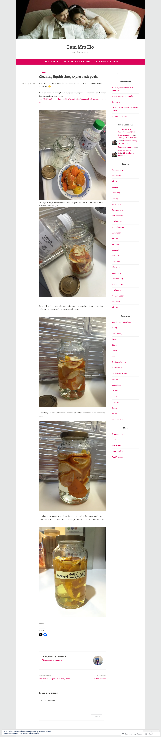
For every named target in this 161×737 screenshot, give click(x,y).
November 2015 (117, 284)
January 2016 (116, 273)
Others (42, 72)
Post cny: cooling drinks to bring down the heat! (54, 679)
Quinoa (114, 408)
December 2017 (117, 170)
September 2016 (118, 227)
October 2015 (116, 290)
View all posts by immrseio (52, 660)
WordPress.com (118, 457)
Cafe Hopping (117, 333)
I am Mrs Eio (80, 46)
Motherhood (116, 385)
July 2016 (115, 238)
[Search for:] (125, 73)
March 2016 (116, 261)
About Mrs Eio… (52, 61)
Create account (117, 434)
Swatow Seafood (99, 677)
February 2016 (117, 267)
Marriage (115, 379)
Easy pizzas (116, 102)
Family (114, 351)
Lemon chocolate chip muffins (123, 96)
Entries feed (116, 445)
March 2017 (116, 193)
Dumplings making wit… (127, 147)
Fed (119, 141)
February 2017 (117, 198)
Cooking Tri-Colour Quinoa (128, 138)
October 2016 (117, 221)
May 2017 (115, 187)
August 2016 (116, 233)
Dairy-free (115, 339)
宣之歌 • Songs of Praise (106, 61)
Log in (114, 440)
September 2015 (118, 296)
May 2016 (115, 250)
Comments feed (117, 451)
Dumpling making (125, 150)
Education (115, 345)
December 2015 (117, 279)
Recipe (114, 414)
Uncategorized (117, 419)
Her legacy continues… (120, 116)
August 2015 (116, 301)
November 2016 (117, 215)
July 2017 (115, 181)
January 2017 (116, 204)
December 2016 (117, 210)
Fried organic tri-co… (126, 129)
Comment (96, 716)
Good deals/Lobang (119, 362)
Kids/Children (117, 368)
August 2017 (116, 175)
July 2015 (115, 307)
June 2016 (115, 244)
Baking (114, 328)
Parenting (115, 402)
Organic (115, 391)
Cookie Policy (36, 733)
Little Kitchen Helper (119, 373)
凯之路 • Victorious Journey (77, 61)
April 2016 (115, 256)
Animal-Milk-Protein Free (121, 322)
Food (113, 356)
